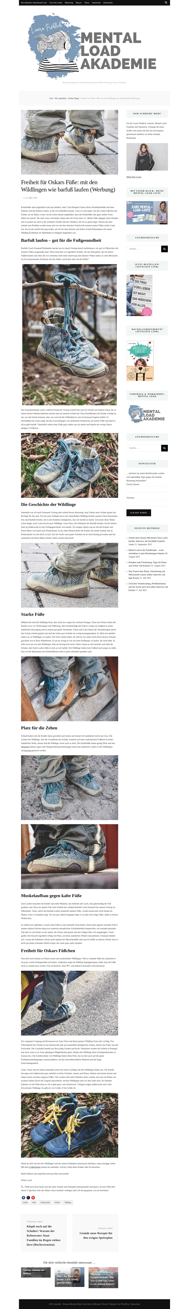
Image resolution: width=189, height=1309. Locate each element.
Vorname (130, 498)
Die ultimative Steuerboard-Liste (34, 3)
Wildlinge (68, 1202)
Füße (34, 1202)
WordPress (125, 1304)
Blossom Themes (101, 1304)
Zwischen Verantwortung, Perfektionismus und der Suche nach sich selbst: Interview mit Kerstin (148, 586)
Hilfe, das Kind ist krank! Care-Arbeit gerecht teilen (67, 1279)
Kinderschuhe (45, 1202)
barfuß (25, 1202)
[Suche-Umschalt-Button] (166, 2)
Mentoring (69, 3)
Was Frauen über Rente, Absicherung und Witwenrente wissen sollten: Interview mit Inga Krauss (147, 574)
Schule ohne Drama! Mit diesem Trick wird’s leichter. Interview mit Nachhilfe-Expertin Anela (148, 541)
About (86, 3)
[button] (23, 1197)
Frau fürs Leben (56, 3)
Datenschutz (108, 3)
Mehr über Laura (133, 177)
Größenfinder (35, 1167)
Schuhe (57, 1202)
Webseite (25, 747)
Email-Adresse (132, 484)
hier (107, 1163)
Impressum (96, 3)
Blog (78, 3)
